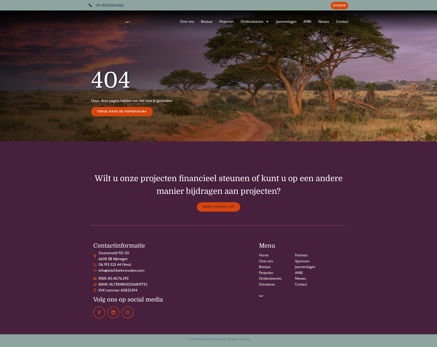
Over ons (187, 21)
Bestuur (207, 21)
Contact (342, 21)
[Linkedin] (113, 312)
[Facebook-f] (99, 312)
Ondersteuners (252, 21)
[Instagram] (127, 312)
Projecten (226, 21)
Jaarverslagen (286, 21)
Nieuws (323, 21)
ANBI (307, 21)
